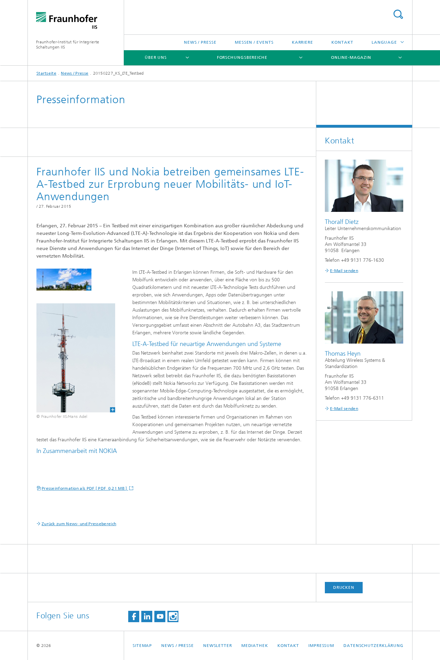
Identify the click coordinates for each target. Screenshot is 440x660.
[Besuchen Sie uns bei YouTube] (159, 616)
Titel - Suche (398, 14)
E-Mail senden (344, 270)
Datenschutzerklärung (373, 645)
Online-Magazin (351, 57)
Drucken (343, 587)
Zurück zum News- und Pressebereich (79, 523)
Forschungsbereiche (242, 57)
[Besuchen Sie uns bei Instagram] (172, 616)
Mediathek (254, 645)
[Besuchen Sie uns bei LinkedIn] (146, 616)
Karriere (302, 42)
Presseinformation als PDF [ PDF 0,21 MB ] (85, 488)
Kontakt (342, 42)
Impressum (321, 645)
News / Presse (200, 42)
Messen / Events (254, 42)
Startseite (46, 73)
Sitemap (142, 645)
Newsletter (217, 645)
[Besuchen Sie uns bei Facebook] (133, 616)
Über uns (156, 57)
